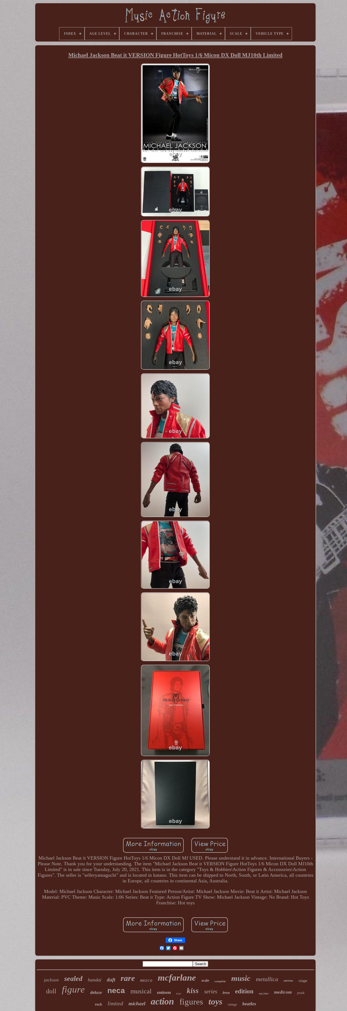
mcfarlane (177, 978)
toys (215, 1001)
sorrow (288, 981)
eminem (164, 992)
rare (128, 978)
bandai (94, 980)
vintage (232, 1004)
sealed (73, 979)
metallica (267, 979)
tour (178, 993)
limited (115, 1003)
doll (51, 991)
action (162, 1001)
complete (220, 981)
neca (116, 990)
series (210, 991)
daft (111, 980)
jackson (51, 980)
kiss (193, 991)
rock (98, 1004)
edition (244, 991)
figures (191, 1001)
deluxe (96, 992)
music (240, 978)
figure (73, 989)
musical (141, 991)
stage (302, 981)
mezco (146, 980)
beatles (249, 1003)
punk (301, 993)
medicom (283, 992)
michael (136, 1003)
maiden (264, 993)
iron (226, 992)
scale (205, 980)
